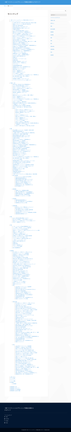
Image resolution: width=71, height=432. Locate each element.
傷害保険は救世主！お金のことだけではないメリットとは (24, 160)
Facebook (7, 418)
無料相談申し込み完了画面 (15, 390)
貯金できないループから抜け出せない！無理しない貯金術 (26, 309)
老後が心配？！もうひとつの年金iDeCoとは (21, 261)
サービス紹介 (12, 378)
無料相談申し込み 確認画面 (15, 389)
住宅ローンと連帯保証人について (21, 115)
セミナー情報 (12, 381)
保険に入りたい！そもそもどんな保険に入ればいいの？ (23, 166)
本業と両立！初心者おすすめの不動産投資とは (21, 84)
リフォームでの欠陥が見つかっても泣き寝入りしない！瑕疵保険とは (26, 74)
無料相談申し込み (13, 386)
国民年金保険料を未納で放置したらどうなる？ (21, 135)
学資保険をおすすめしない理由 (19, 168)
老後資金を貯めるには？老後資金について (21, 44)
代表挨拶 (14, 383)
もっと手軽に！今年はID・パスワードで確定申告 (22, 227)
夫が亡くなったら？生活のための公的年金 (23, 176)
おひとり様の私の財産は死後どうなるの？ (21, 30)
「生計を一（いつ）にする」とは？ (19, 52)
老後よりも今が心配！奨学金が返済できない (23, 348)
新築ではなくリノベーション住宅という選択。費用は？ (23, 95)
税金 (11, 225)
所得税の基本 (15, 60)
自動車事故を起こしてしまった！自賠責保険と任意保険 (23, 164)
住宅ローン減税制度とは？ (18, 70)
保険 (11, 128)
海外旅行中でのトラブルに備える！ (19, 68)
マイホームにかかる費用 (17, 77)
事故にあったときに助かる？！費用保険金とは (21, 32)
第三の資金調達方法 (16, 247)
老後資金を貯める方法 (19, 317)
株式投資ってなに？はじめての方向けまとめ (21, 262)
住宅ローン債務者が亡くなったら (19, 72)
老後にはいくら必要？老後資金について (20, 42)
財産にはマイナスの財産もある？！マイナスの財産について (24, 36)
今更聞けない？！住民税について (19, 233)
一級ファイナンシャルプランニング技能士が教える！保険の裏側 (25, 174)
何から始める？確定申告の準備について (20, 234)
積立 (14, 285)
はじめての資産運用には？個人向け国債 (20, 257)
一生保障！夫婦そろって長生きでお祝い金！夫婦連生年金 (24, 132)
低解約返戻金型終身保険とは (18, 131)
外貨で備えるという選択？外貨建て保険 (20, 134)
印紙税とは (15, 57)
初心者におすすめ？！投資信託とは (19, 62)
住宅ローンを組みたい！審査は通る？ (20, 101)
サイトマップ (12, 379)
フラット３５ (15, 64)
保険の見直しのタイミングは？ (19, 69)
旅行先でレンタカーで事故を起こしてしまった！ (24, 207)
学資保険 (14, 198)
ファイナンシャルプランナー (15, 21)
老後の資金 (15, 301)
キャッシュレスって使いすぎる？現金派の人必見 (24, 350)
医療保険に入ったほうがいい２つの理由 (20, 167)
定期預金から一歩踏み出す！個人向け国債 (21, 254)
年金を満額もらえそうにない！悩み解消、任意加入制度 (23, 130)
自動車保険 (15, 205)
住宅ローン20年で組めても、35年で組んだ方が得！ (22, 107)
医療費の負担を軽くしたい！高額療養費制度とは (22, 50)
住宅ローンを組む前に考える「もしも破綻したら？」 (23, 38)
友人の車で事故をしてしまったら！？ (20, 163)
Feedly (7, 422)
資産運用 (12, 250)
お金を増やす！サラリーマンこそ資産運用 (21, 253)
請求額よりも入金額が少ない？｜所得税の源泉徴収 (22, 235)
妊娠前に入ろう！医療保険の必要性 (19, 46)
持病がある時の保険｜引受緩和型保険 (20, 148)
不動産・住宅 (12, 83)
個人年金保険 (15, 175)
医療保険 (14, 189)
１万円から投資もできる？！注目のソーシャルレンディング (24, 264)
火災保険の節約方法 (16, 172)
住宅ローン (15, 108)
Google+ (7, 420)
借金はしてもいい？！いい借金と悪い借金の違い (22, 24)
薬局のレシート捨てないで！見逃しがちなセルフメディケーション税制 (26, 230)
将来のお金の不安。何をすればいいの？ (20, 26)
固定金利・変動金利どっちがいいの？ (20, 61)
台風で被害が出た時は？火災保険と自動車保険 (21, 105)
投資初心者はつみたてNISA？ (18, 256)
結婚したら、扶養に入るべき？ (19, 231)
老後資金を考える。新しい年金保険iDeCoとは (21, 66)
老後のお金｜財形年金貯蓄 (18, 25)
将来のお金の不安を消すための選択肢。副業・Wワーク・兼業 (24, 41)
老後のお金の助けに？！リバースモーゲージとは (24, 315)
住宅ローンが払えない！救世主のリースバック (21, 37)
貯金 (14, 344)
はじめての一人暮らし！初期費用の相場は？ (21, 54)
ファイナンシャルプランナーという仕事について (22, 80)
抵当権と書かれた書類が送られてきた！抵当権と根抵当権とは (24, 103)
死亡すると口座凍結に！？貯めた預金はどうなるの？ (23, 33)
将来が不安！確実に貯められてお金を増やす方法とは (23, 258)
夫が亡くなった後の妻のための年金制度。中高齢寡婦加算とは (24, 45)
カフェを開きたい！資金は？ (18, 73)
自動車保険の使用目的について (19, 171)
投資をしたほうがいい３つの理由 (19, 282)
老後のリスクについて (17, 284)
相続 (11, 216)
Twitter (7, 416)
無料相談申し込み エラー (15, 388)
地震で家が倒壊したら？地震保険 (19, 40)
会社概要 (12, 382)
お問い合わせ (12, 377)
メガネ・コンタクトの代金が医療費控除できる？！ (22, 226)
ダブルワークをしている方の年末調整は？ (21, 229)
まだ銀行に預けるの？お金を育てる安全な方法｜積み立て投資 (24, 22)
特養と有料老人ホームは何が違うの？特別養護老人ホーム (24, 49)
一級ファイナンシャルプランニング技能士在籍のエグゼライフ (22, 2)
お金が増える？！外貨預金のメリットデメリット (22, 260)
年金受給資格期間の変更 (17, 65)
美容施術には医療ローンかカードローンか (21, 78)
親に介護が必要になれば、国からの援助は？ (21, 76)
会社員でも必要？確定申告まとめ (19, 56)
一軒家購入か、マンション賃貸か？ (19, 104)
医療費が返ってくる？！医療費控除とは (20, 53)
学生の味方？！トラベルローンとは (19, 58)
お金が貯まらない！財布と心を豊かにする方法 (24, 311)
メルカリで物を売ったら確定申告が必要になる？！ (22, 34)
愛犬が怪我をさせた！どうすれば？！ (20, 154)
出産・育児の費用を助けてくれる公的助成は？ (21, 147)
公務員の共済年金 (16, 29)
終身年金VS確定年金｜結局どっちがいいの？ (21, 28)
